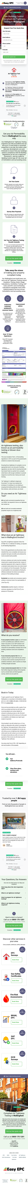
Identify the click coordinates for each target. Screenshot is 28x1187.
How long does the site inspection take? (12, 887)
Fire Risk (14, 1157)
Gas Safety (14, 1155)
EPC (4, 1155)
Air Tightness (22, 1155)
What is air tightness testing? (10, 893)
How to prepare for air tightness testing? (11, 898)
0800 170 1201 (14, 701)
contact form (9, 703)
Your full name (6, 31)
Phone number (6, 43)
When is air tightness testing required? (10, 904)
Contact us (15, 1146)
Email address (6, 37)
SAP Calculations (6, 1157)
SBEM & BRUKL (22, 1157)
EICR (8, 1155)
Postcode (5, 49)
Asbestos (14, 1159)
